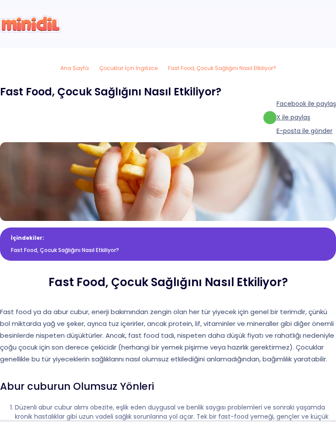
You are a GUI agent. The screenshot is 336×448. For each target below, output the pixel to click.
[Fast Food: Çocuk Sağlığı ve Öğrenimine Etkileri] (30, 24)
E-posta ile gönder (304, 130)
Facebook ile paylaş (306, 103)
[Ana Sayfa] (19, 435)
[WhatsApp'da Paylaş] (269, 117)
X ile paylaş (293, 117)
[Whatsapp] (317, 435)
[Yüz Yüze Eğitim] (168, 435)
